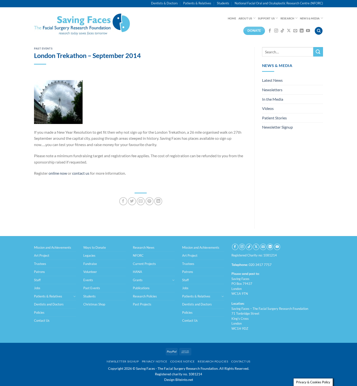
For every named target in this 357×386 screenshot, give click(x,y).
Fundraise (90, 264)
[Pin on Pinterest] (149, 201)
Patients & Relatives (197, 3)
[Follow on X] (289, 31)
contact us (80, 173)
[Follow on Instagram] (276, 31)
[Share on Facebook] (123, 201)
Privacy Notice (154, 361)
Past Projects (142, 304)
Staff (37, 280)
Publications (141, 288)
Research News (143, 247)
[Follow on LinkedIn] (302, 31)
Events (88, 280)
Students (223, 3)
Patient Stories (274, 117)
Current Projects (144, 264)
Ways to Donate (94, 247)
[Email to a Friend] (141, 201)
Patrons (39, 272)
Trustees (40, 264)
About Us (245, 18)
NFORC (138, 255)
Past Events (43, 48)
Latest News (272, 80)
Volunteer (90, 272)
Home (232, 18)
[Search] (319, 31)
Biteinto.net (184, 380)
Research (287, 18)
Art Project (41, 255)
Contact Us (42, 320)
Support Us (266, 18)
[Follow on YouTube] (308, 31)
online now (58, 173)
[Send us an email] (295, 31)
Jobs (37, 288)
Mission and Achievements (52, 247)
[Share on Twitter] (132, 201)
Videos (268, 108)
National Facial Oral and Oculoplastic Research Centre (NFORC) (279, 3)
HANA (137, 272)
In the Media (272, 99)
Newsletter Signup (277, 127)
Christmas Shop (94, 304)
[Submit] (318, 52)
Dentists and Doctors (49, 304)
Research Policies (145, 296)
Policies (39, 312)
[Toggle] (74, 296)
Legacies (89, 255)
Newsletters (272, 89)
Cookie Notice (182, 361)
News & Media (310, 18)
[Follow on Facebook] (270, 31)
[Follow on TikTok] (282, 31)
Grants (138, 280)
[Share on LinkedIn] (158, 201)
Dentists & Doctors (164, 3)
